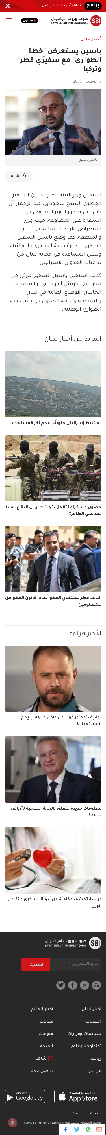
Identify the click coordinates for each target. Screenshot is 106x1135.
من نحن (94, 1071)
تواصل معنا (42, 1071)
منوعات (45, 1034)
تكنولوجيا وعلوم (86, 1046)
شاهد (42, 1059)
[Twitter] (77, 1129)
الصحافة (93, 1022)
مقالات (46, 1022)
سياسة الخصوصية (87, 1114)
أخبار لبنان (91, 39)
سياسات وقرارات (84, 1034)
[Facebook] (66, 1129)
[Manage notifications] (12, 1122)
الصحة (46, 1046)
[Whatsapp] (88, 1129)
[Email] (99, 1129)
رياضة (95, 1059)
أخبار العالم (42, 1009)
